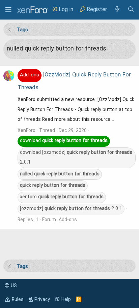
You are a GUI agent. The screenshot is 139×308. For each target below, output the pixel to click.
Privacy (42, 299)
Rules (18, 299)
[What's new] (117, 9)
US (13, 285)
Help (66, 299)
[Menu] (8, 10)
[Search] (131, 9)
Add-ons (68, 220)
